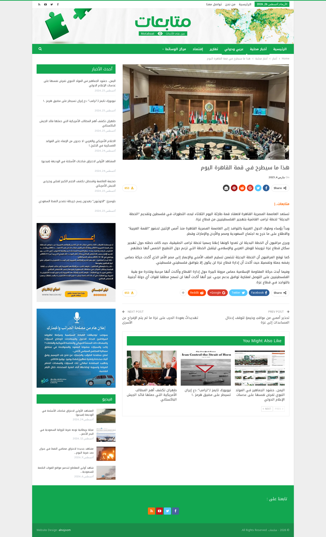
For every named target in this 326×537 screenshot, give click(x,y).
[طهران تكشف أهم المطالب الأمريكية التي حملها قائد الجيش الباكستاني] (152, 368)
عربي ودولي (234, 49)
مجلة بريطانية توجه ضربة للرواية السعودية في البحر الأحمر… (67, 431)
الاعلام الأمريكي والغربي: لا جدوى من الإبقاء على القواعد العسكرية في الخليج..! (81, 143)
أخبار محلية (258, 49)
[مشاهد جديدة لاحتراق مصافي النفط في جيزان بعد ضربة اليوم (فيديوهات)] (106, 454)
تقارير (214, 49)
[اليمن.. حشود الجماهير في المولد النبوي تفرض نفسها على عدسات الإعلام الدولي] (260, 368)
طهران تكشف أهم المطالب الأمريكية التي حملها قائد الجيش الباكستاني (77, 123)
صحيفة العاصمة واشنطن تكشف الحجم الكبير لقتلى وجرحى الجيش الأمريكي (79, 183)
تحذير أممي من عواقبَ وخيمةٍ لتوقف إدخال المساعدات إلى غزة (257, 320)
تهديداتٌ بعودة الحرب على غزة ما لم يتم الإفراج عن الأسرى (160, 320)
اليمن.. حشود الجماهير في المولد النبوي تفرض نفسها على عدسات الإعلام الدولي (80, 83)
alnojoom (65, 530)
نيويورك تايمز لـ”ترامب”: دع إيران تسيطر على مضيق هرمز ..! (79, 101)
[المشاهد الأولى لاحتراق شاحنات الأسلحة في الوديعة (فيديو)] (106, 416)
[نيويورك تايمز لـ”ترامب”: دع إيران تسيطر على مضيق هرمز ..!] (206, 368)
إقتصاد (197, 49)
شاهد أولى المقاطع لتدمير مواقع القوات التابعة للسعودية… (66, 469)
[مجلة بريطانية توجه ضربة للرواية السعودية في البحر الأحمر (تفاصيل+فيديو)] (106, 435)
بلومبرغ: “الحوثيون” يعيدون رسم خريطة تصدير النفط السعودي (77, 201)
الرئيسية (245, 4)
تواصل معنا (214, 4)
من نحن (230, 4)
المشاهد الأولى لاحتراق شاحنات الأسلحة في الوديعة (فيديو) (78, 161)
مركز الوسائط (175, 49)
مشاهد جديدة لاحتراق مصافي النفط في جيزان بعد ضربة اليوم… (66, 450)
